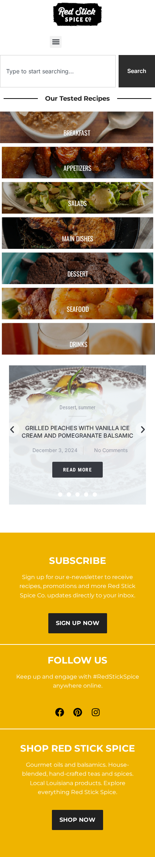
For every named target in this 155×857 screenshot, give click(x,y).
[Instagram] (96, 712)
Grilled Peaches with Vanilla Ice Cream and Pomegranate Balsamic (77, 431)
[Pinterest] (77, 712)
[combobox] (58, 71)
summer (87, 407)
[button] (56, 42)
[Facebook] (59, 712)
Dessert (67, 407)
